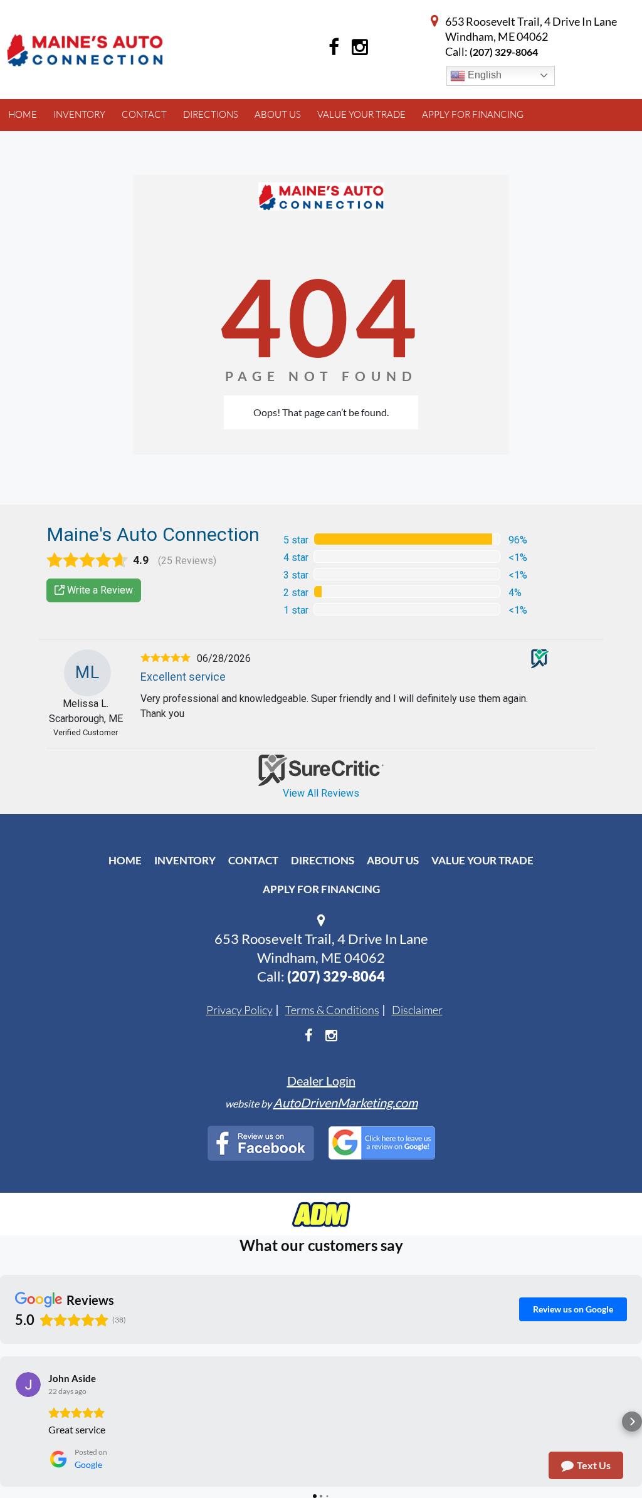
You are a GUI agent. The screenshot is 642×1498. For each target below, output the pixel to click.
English (483, 75)
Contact (253, 860)
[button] (10, 1422)
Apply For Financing (321, 889)
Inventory (185, 860)
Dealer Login (321, 1080)
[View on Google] (28, 1384)
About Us (393, 860)
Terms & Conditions (332, 1010)
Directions (322, 860)
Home (125, 860)
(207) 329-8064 (504, 52)
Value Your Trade (482, 860)
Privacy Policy (239, 1010)
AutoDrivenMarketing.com (345, 1102)
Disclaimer (417, 1010)
